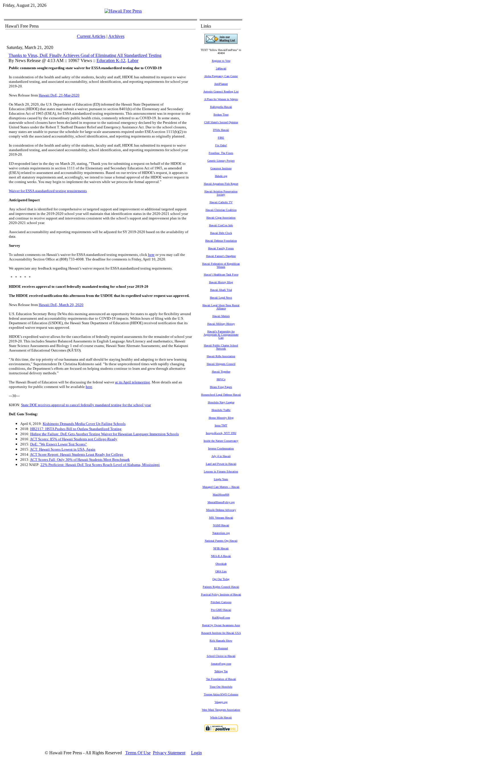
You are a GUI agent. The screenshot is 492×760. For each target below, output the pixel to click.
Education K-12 (111, 60)
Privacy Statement (169, 752)
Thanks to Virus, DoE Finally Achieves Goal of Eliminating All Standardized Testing (85, 55)
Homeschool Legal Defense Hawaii (221, 394)
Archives (116, 36)
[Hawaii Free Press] (123, 11)
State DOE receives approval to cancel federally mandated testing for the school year (86, 405)
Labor (133, 60)
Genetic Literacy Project (221, 160)
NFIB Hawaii (221, 548)
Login (196, 752)
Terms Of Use (138, 752)
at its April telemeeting (132, 382)
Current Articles (91, 36)
